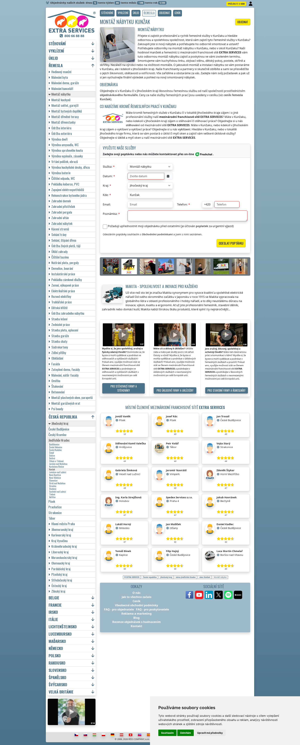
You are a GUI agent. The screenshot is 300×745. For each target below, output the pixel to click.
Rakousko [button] (57, 663)
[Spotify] (228, 595)
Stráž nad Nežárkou (57, 483)
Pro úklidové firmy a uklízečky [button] (175, 390)
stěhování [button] (57, 43)
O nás (136, 593)
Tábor (51, 518)
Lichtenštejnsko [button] (63, 626)
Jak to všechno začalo (136, 597)
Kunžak (52, 469)
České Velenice (55, 447)
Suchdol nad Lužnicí (57, 491)
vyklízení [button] (56, 51)
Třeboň (52, 494)
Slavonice (53, 480)
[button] (107, 13)
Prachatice (55, 506)
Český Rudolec (55, 450)
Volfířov (52, 497)
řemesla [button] (56, 65)
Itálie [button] (53, 619)
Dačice (52, 455)
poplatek (202, 226)
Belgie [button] (54, 597)
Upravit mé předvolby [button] (210, 732)
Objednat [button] (242, 22)
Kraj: (106, 185)
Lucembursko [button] (60, 634)
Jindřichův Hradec (59, 440)
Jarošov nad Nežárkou (58, 464)
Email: (107, 204)
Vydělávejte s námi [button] (236, 3)
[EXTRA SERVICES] (72, 21)
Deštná (52, 458)
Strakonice (55, 512)
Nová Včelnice (55, 477)
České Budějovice (58, 429)
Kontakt (136, 626)
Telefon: (182, 204)
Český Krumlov (57, 434)
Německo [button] (56, 648)
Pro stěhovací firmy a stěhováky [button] (123, 388)
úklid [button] (53, 58)
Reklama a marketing (136, 613)
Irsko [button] (53, 612)
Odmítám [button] (185, 732)
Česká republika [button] (63, 417)
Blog (136, 618)
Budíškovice (54, 444)
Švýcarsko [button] (58, 684)
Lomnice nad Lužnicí (57, 472)
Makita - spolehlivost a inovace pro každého (162, 286)
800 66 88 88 (74, 35)
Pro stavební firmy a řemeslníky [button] (226, 390)
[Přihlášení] (251, 3)
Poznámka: (110, 214)
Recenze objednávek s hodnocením (136, 622)
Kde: (106, 195)
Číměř (51, 452)
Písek (51, 501)
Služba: (107, 167)
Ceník (136, 601)
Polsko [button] (55, 655)
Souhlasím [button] (167, 732)
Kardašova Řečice (56, 466)
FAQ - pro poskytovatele (152, 609)
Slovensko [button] (57, 670)
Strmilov (52, 486)
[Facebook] (189, 595)
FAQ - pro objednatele (119, 609)
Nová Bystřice (55, 475)
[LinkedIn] (209, 595)
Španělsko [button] (57, 677)
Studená (52, 489)
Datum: (107, 176)
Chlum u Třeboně (56, 461)
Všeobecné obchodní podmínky (136, 605)
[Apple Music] (238, 595)
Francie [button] (55, 605)
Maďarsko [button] (57, 641)
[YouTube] (199, 595)
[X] (218, 595)
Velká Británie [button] (61, 692)
